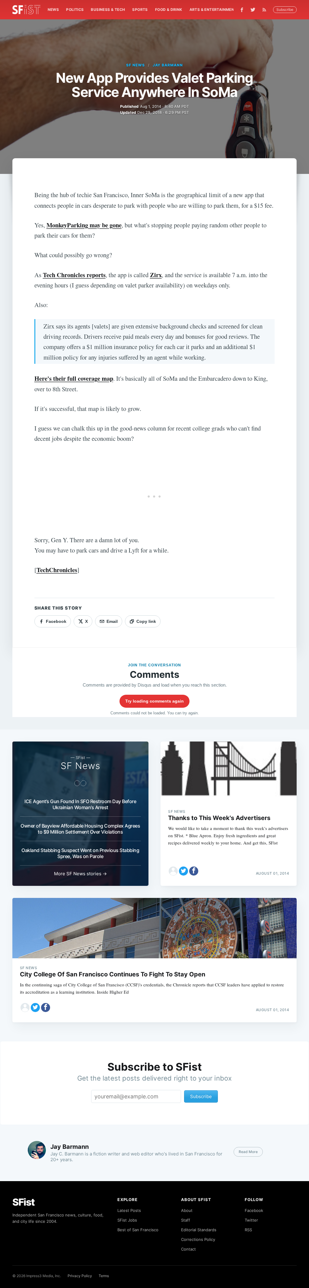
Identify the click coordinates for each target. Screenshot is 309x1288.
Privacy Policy (80, 1276)
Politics (75, 9)
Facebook (254, 1210)
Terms (104, 1276)
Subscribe (284, 9)
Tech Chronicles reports (74, 274)
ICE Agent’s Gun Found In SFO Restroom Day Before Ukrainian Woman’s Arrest (80, 804)
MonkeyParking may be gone (84, 224)
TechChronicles (57, 569)
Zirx (156, 274)
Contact (188, 1249)
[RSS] (266, 9)
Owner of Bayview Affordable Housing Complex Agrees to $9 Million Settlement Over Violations (80, 829)
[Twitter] (253, 9)
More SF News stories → (80, 873)
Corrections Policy (198, 1239)
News (53, 9)
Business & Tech (108, 9)
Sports (140, 9)
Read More (248, 1151)
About (187, 1210)
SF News (135, 65)
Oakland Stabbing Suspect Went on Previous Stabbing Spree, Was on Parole (80, 853)
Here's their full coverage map (73, 378)
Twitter (251, 1220)
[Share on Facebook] (194, 871)
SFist (23, 1202)
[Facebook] (242, 10)
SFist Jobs (127, 1220)
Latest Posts (129, 1210)
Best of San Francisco (137, 1229)
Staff (185, 1220)
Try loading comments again (154, 701)
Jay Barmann (168, 65)
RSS (248, 1229)
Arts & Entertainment (213, 9)
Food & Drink (168, 9)
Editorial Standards (198, 1229)
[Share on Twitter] (183, 871)
